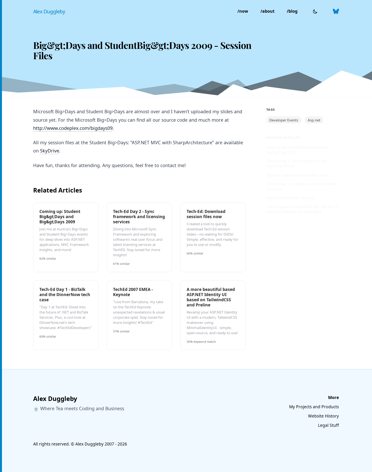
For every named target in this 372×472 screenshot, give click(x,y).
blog (292, 11)
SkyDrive (49, 151)
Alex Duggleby (49, 11)
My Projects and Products (314, 407)
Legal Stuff (328, 425)
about (267, 11)
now (242, 11)
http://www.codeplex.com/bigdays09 (73, 128)
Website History (323, 416)
